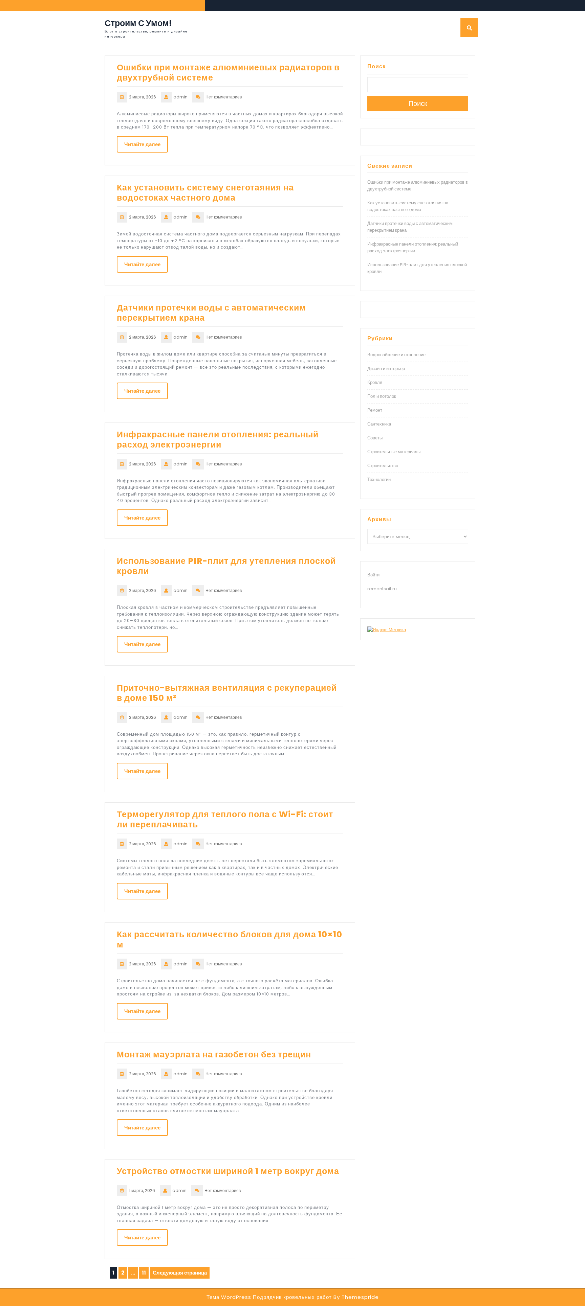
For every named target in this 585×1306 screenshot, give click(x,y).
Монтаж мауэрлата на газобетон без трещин (214, 1054)
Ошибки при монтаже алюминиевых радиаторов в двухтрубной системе (228, 73)
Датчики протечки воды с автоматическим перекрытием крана (211, 313)
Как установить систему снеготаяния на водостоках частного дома (205, 193)
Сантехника (379, 424)
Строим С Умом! (138, 23)
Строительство (382, 465)
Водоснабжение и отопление (396, 354)
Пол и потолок (381, 396)
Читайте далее (142, 144)
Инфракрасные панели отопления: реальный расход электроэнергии (218, 440)
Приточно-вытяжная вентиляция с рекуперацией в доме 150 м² (227, 693)
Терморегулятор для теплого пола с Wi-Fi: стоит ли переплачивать (225, 819)
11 (145, 1273)
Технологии (379, 479)
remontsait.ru (382, 589)
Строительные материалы (393, 452)
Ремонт (374, 410)
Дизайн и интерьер (386, 368)
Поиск (376, 66)
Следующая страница (180, 1272)
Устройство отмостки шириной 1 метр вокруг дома (228, 1171)
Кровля (374, 382)
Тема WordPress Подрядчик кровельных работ (269, 1297)
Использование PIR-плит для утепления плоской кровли (226, 566)
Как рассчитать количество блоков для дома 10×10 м (229, 939)
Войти (373, 575)
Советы (375, 438)
